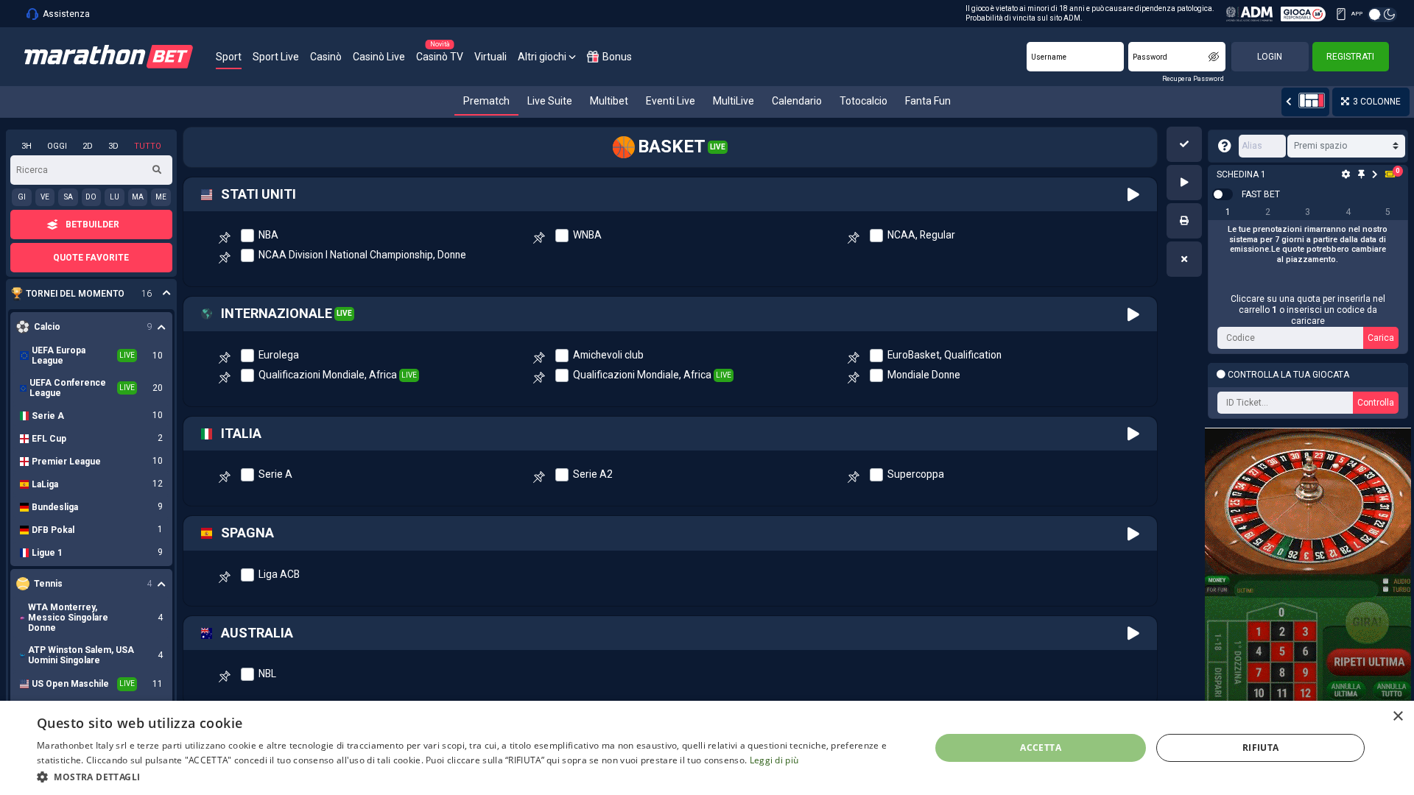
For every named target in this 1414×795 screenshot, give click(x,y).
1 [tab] (1228, 212)
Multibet (609, 101)
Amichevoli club (608, 355)
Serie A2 (593, 474)
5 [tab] (1387, 212)
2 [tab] (1267, 212)
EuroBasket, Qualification (944, 355)
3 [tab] (1307, 212)
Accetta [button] (1040, 747)
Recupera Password (1193, 78)
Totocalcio (863, 101)
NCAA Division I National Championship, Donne (362, 255)
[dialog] (707, 748)
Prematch (486, 101)
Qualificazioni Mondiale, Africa (327, 375)
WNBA (587, 235)
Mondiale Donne (923, 375)
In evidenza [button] (83, 294)
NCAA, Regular (921, 235)
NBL (267, 673)
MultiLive (733, 101)
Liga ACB (279, 574)
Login (1269, 57)
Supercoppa (915, 474)
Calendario (797, 101)
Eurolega (278, 355)
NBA (268, 235)
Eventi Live (670, 101)
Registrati (1350, 57)
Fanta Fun (928, 101)
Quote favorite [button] (91, 257)
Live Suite (549, 101)
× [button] (1397, 716)
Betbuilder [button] (92, 224)
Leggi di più (774, 760)
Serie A (275, 474)
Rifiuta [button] (1260, 747)
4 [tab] (1348, 212)
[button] (1184, 144)
